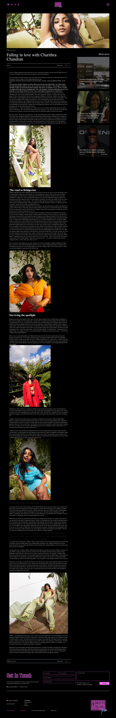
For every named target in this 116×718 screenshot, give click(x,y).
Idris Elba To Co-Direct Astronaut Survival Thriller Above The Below (92, 151)
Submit (104, 683)
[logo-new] (58, 5)
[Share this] (65, 65)
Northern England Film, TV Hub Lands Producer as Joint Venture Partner (91, 81)
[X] (15, 4)
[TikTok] (18, 4)
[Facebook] (8, 4)
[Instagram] (11, 4)
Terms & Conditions (10, 710)
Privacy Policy (23, 710)
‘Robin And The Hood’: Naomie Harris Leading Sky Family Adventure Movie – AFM (91, 115)
